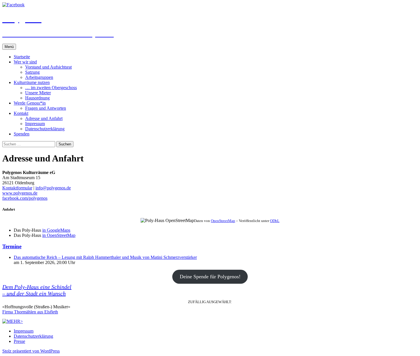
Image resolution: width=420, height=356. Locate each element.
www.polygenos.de (19, 193)
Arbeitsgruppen (39, 77)
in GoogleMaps (56, 230)
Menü (9, 47)
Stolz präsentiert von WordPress (31, 351)
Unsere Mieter (38, 92)
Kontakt (21, 113)
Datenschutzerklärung (45, 128)
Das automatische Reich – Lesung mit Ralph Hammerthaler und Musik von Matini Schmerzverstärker (105, 257)
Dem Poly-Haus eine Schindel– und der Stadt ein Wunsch (36, 290)
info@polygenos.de (53, 187)
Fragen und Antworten (45, 108)
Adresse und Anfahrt (44, 118)
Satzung (32, 72)
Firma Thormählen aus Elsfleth (30, 311)
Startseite (22, 56)
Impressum (35, 123)
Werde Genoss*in (30, 103)
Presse (19, 341)
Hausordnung (37, 97)
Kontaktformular (17, 187)
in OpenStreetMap (58, 235)
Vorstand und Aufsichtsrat (48, 67)
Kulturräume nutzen (32, 82)
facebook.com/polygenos (24, 198)
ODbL (274, 221)
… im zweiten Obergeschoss (51, 87)
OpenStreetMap (223, 221)
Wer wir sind (25, 61)
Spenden (21, 133)
